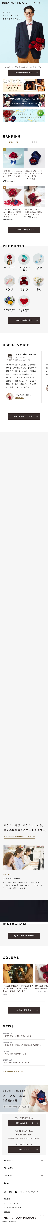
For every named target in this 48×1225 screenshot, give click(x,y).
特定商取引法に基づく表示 (13, 1207)
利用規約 (7, 1212)
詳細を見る (19, 398)
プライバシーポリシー (12, 1203)
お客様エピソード (8, 994)
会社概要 (7, 1199)
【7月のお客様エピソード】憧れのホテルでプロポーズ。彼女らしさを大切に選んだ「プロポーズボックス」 (18, 988)
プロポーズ (38, 991)
